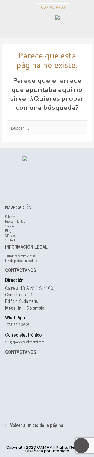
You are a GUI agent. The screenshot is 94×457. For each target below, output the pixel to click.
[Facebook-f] (76, 7)
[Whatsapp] (81, 445)
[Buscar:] (47, 128)
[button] (53, 6)
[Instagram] (87, 7)
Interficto (60, 451)
